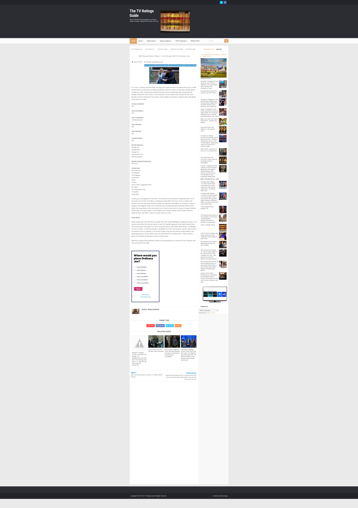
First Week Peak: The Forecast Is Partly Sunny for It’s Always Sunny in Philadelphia (209, 160)
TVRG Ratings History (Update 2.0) (207, 207)
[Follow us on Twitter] (221, 2)
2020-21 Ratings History (208, 225)
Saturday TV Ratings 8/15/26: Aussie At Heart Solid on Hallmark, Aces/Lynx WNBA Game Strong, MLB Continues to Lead (209, 84)
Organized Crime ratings (176, 65)
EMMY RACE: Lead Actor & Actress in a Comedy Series (209, 150)
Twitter (170, 326)
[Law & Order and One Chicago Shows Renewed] (156, 341)
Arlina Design (223, 496)
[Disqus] (164, 410)
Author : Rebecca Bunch (150, 309)
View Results (145, 294)
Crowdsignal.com (145, 297)
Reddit (151, 326)
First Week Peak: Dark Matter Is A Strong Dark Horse (208, 129)
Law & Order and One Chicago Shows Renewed (155, 350)
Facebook (160, 326)
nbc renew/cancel (150, 65)
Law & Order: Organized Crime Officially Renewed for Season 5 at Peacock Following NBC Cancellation (172, 353)
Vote (138, 289)
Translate (212, 313)
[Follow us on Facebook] (225, 2)
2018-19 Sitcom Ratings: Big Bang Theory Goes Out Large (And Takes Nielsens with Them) (209, 235)
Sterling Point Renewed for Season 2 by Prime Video (209, 92)
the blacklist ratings (190, 65)
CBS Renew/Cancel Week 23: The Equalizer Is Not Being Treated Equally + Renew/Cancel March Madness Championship (209, 218)
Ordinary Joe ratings (162, 65)
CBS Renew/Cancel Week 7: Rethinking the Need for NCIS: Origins (209, 243)
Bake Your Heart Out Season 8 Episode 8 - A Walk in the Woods (209, 120)
